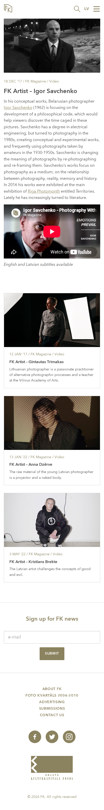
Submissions (52, 708)
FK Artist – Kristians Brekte (33, 562)
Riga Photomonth (44, 191)
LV (86, 9)
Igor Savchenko (18, 107)
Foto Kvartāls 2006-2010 (52, 695)
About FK (52, 689)
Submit (52, 653)
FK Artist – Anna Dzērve (30, 464)
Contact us (52, 715)
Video (54, 81)
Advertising (52, 702)
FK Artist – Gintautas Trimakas (36, 362)
